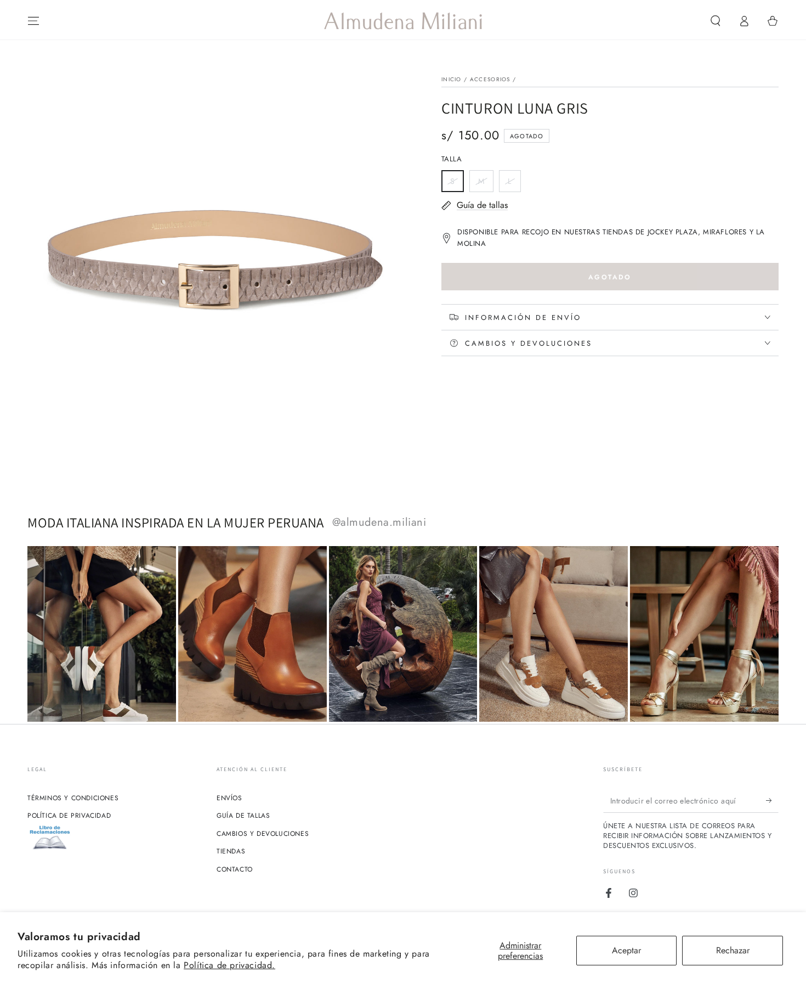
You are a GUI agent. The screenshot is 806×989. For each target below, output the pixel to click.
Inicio (451, 79)
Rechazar (733, 950)
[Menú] (33, 21)
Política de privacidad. (229, 965)
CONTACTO (235, 869)
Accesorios (490, 79)
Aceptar (626, 950)
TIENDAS (231, 851)
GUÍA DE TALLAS (243, 816)
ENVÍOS (229, 798)
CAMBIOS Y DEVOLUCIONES (263, 834)
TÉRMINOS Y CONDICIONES (72, 798)
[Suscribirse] (772, 800)
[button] (715, 21)
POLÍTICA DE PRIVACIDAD (69, 816)
